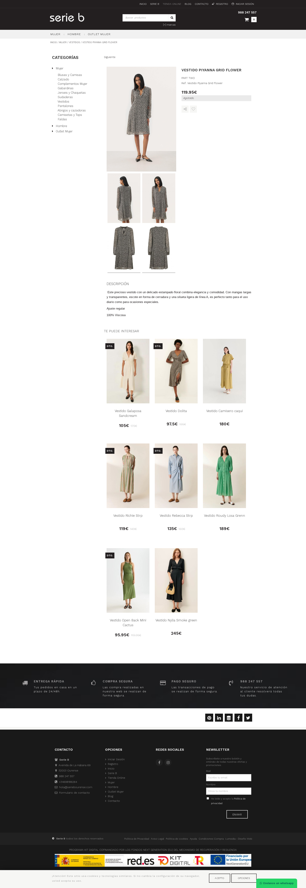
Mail (208, 771)
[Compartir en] (185, 109)
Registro (222, 3)
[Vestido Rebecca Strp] (176, 475)
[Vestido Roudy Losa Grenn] (224, 475)
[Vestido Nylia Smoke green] (176, 580)
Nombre (211, 784)
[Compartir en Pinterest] (209, 718)
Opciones (244, 878)
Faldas (62, 119)
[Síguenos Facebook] (160, 763)
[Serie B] (75, 17)
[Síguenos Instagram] (169, 763)
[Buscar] (172, 17)
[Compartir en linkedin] (219, 718)
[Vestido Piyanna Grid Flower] (141, 119)
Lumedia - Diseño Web (238, 838)
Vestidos (63, 101)
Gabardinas (65, 88)
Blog (188, 3)
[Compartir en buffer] (229, 718)
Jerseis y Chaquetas (72, 92)
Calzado (63, 79)
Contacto (201, 3)
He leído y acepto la (228, 801)
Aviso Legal (157, 838)
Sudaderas (65, 97)
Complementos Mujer (72, 84)
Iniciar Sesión (245, 3)
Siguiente (109, 57)
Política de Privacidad (136, 838)
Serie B (154, 3)
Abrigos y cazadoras (72, 110)
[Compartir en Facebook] (238, 718)
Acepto (219, 878)
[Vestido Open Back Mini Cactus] (128, 580)
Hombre (74, 34)
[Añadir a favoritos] (193, 109)
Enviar (237, 814)
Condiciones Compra (211, 838)
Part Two (188, 78)
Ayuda (193, 838)
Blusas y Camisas (70, 75)
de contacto (74, 792)
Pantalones (65, 106)
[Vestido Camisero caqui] (224, 371)
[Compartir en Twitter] (248, 718)
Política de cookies (177, 838)
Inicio (143, 3)
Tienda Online (172, 3)
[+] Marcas (169, 24)
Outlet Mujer (99, 34)
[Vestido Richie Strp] (128, 475)
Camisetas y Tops (70, 115)
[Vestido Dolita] (176, 371)
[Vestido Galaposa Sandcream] (128, 371)
